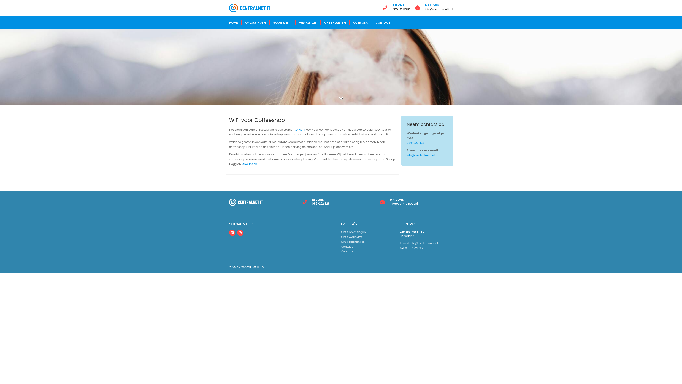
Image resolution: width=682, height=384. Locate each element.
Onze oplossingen (353, 232)
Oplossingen (255, 23)
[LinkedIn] (232, 233)
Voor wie (280, 23)
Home (233, 23)
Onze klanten (335, 23)
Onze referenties (353, 242)
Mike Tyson (249, 164)
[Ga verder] (341, 98)
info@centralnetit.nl (439, 9)
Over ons (360, 23)
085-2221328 (401, 9)
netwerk (300, 130)
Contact (383, 23)
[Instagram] (240, 233)
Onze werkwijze (351, 237)
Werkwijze (308, 23)
